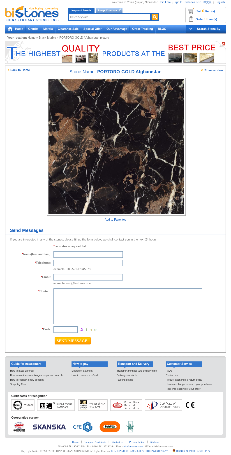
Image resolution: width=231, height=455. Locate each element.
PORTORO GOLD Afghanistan (79, 37)
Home (19, 29)
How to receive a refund (85, 375)
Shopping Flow (18, 384)
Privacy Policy (136, 441)
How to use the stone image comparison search (36, 375)
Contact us (172, 375)
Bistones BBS (193, 2)
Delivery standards (127, 375)
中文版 (207, 2)
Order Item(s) (206, 19)
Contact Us (117, 441)
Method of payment (82, 370)
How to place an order (22, 370)
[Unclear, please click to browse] (88, 330)
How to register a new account (27, 379)
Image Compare (107, 10)
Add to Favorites (115, 219)
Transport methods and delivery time (137, 370)
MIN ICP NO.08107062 (123, 451)
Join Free (165, 2)
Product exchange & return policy (184, 379)
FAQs (169, 370)
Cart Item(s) (205, 11)
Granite (33, 29)
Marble (48, 29)
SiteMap (154, 441)
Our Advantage (116, 29)
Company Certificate (95, 441)
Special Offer (92, 29)
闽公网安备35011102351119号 (193, 451)
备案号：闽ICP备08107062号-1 (153, 451)
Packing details (125, 379)
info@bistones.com (133, 446)
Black (42, 37)
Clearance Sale (68, 29)
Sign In (178, 2)
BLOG (162, 29)
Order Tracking (142, 29)
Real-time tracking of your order (183, 388)
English (220, 2)
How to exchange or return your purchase (189, 384)
